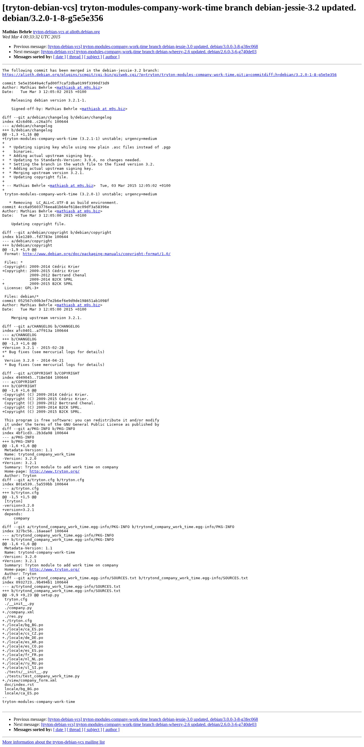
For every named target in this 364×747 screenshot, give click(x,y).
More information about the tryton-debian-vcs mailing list (53, 742)
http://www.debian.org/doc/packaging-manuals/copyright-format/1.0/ (97, 254)
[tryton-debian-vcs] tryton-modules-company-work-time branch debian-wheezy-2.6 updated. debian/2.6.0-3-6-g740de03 (149, 51)
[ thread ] (75, 56)
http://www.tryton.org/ (55, 471)
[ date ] (59, 56)
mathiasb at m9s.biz (78, 87)
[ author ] (111, 56)
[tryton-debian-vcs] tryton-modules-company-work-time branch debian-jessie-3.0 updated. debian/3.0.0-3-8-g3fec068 (153, 46)
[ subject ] (93, 56)
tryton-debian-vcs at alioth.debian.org (66, 31)
